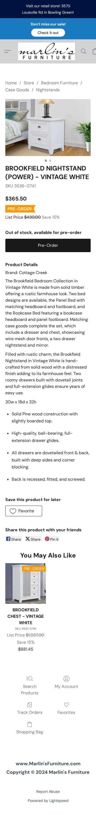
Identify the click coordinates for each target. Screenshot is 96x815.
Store (29, 83)
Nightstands (48, 90)
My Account (66, 686)
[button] (48, 33)
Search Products (29, 690)
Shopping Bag (29, 732)
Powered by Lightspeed (48, 800)
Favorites (66, 712)
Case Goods (17, 90)
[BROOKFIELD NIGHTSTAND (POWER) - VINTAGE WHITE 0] (48, 127)
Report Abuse (48, 791)
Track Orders (29, 712)
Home (11, 83)
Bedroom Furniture (59, 83)
